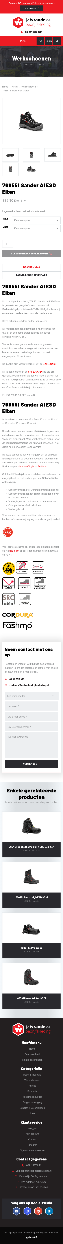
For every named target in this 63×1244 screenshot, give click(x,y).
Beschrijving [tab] (31, 267)
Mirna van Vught (25, 466)
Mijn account (32, 1133)
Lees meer (30, 8)
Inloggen (32, 1128)
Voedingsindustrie (32, 1096)
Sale (32, 1113)
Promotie (32, 1091)
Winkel (15, 87)
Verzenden (30, 763)
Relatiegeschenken (32, 1059)
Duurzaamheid (32, 1054)
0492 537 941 (33, 1165)
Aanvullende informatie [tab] (32, 275)
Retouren (32, 1144)
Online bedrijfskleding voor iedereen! (40, 1232)
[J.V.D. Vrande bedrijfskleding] (31, 22)
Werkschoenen (28, 87)
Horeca (32, 1085)
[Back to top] (57, 1238)
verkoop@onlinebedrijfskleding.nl (33, 1170)
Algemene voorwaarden (32, 1150)
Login (49, 41)
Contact (32, 1139)
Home (5, 87)
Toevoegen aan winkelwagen (29, 253)
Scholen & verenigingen (32, 1107)
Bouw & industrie (32, 1074)
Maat (5, 226)
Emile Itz (42, 466)
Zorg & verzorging (32, 1102)
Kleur (5, 218)
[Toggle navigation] (30, 41)
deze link (14, 550)
